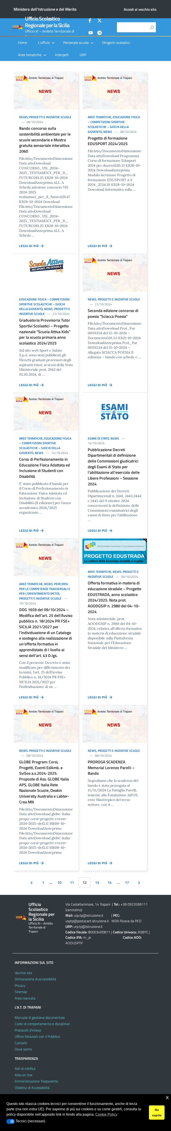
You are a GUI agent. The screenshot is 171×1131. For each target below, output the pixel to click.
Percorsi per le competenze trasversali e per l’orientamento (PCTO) (44, 589)
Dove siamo (23, 1049)
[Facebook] (90, 21)
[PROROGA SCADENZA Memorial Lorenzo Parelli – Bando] (114, 724)
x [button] (167, 1097)
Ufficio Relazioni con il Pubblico (37, 1036)
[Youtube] (90, 33)
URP (83, 54)
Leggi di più (30, 245)
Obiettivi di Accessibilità (32, 1087)
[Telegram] (99, 33)
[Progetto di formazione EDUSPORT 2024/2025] (114, 90)
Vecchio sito (23, 972)
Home (22, 42)
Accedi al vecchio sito (140, 9)
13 (97, 882)
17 (127, 882)
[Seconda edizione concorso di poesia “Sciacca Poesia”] (114, 272)
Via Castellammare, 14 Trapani (88, 904)
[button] (10, 1121)
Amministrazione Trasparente (36, 1081)
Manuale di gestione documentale (40, 1017)
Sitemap (21, 991)
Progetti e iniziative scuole (50, 117)
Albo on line (23, 1075)
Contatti (21, 1043)
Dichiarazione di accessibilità (35, 979)
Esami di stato (98, 438)
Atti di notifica (25, 1068)
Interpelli (62, 54)
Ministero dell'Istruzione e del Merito (45, 9)
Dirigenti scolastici (116, 42)
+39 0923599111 (134, 904)
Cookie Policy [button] (106, 1114)
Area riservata (25, 998)
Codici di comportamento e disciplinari (42, 1023)
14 (110, 882)
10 (59, 882)
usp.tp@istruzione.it (88, 915)
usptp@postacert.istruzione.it (87, 921)
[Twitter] (99, 21)
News (23, 117)
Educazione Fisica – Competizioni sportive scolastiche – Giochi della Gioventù (114, 124)
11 (72, 882)
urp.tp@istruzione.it (88, 926)
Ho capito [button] (157, 1112)
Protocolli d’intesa (28, 1030)
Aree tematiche (99, 117)
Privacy (20, 985)
